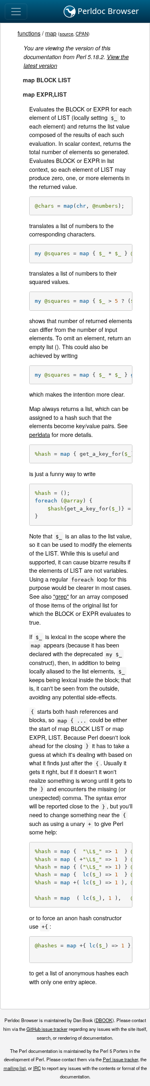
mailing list (15, 1068)
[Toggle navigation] (16, 12)
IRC (37, 1068)
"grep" (61, 596)
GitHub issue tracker (47, 1029)
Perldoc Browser (107, 11)
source (66, 33)
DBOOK (104, 1020)
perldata (39, 434)
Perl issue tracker (120, 1059)
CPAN (82, 33)
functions (29, 33)
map (50, 33)
